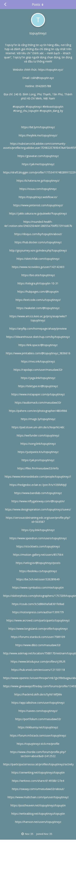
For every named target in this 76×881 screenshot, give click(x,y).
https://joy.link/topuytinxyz (38, 530)
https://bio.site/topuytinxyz (38, 275)
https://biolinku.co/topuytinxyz (38, 571)
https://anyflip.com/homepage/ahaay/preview (38, 328)
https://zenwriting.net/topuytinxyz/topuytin (38, 772)
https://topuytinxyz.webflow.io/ (38, 197)
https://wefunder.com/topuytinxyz (38, 435)
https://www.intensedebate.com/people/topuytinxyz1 (38, 476)
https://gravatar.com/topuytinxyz (38, 156)
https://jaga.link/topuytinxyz (38, 378)
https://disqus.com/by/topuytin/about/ (38, 234)
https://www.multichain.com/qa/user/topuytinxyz (38, 797)
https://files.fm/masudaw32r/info (38, 468)
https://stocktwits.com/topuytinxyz (38, 546)
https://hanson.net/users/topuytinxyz (38, 822)
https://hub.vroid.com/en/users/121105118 (38, 670)
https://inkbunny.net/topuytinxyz (38, 727)
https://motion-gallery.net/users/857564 (38, 554)
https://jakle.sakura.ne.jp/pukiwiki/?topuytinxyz (38, 213)
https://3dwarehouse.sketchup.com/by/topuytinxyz (38, 337)
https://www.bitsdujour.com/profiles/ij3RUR (38, 661)
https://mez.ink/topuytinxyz (38, 361)
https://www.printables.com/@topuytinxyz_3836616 (38, 353)
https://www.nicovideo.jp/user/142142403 (38, 267)
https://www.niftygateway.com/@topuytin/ (38, 501)
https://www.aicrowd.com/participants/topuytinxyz (38, 620)
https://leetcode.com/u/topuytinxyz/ (38, 300)
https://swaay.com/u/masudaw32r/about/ (38, 789)
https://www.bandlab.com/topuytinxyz (38, 493)
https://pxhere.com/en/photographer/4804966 (38, 411)
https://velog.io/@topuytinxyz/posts (38, 563)
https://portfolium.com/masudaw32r (38, 719)
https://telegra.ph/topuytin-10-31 (38, 283)
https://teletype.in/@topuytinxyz (38, 386)
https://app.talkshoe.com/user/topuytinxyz (38, 702)
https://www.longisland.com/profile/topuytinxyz (38, 628)
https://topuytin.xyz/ (50, 69)
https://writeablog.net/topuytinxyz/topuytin (38, 813)
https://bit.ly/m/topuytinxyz (38, 127)
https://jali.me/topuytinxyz (38, 164)
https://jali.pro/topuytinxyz (38, 460)
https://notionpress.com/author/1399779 (38, 612)
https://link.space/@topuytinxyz (38, 345)
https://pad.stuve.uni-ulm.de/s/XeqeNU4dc (38, 427)
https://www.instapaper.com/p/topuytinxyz (38, 394)
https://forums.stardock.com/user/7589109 (38, 637)
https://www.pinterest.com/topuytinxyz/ (38, 205)
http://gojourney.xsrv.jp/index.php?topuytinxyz (38, 250)
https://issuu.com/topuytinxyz (38, 189)
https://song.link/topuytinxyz (38, 443)
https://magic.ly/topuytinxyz (38, 419)
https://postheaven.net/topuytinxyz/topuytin (38, 805)
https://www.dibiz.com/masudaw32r (38, 645)
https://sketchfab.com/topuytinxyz (38, 259)
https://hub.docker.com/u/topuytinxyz (38, 242)
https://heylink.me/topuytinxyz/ (38, 135)
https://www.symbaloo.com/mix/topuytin (38, 587)
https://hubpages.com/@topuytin (38, 291)
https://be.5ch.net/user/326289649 (38, 579)
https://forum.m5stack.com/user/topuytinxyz (38, 735)
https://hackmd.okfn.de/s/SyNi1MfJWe (38, 694)
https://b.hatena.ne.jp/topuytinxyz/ (38, 180)
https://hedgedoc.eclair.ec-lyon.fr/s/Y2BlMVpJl (38, 485)
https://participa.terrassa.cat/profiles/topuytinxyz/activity (38, 764)
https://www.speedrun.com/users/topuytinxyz (38, 538)
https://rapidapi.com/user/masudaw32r (38, 370)
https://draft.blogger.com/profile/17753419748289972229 (39, 172)
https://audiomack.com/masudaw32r (38, 402)
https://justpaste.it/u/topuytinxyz (38, 452)
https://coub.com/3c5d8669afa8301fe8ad (38, 604)
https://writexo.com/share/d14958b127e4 (38, 781)
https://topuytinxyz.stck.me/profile (38, 744)
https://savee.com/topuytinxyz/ (38, 711)
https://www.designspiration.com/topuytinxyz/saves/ (38, 509)
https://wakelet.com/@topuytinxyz (38, 308)
